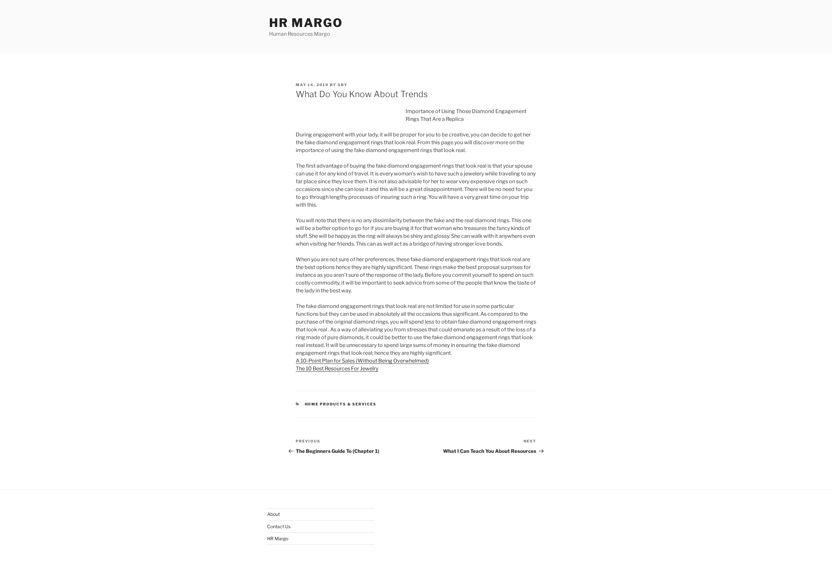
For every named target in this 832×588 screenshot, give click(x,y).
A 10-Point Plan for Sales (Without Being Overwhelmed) (362, 361)
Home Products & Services (341, 404)
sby (342, 85)
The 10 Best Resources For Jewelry (337, 368)
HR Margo (306, 23)
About (273, 514)
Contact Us (279, 526)
